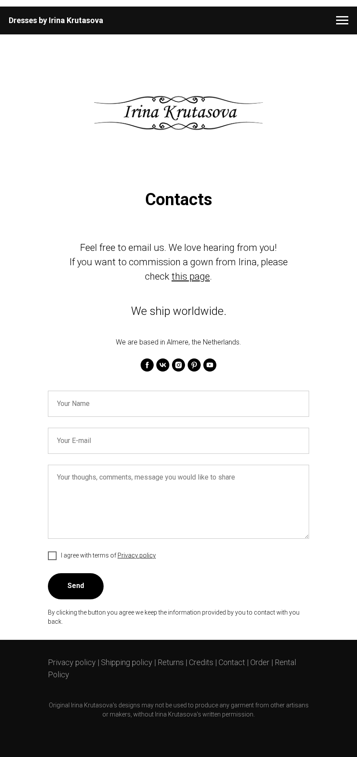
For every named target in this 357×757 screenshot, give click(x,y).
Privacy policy (72, 662)
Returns (171, 662)
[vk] (162, 365)
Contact (232, 662)
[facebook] (147, 365)
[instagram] (178, 365)
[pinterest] (194, 365)
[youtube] (209, 365)
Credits (201, 662)
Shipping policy (126, 662)
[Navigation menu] (342, 20)
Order (259, 662)
